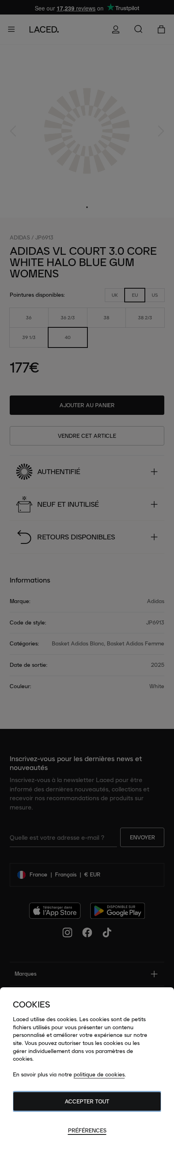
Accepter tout (87, 1101)
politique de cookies (99, 1074)
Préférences (87, 1130)
